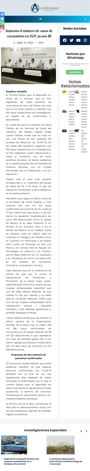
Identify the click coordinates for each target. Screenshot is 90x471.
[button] (40, 18)
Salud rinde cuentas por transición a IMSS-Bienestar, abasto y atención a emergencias (74, 139)
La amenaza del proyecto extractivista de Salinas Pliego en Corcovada (65, 461)
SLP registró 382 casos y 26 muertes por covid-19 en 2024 (84, 141)
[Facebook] (2, 14)
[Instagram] (2, 27)
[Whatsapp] (2, 23)
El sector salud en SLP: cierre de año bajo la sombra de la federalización (74, 117)
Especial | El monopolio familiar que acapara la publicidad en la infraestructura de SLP (21, 461)
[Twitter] (2, 19)
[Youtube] (78, 40)
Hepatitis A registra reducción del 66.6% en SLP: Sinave (73, 98)
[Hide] (1, 32)
